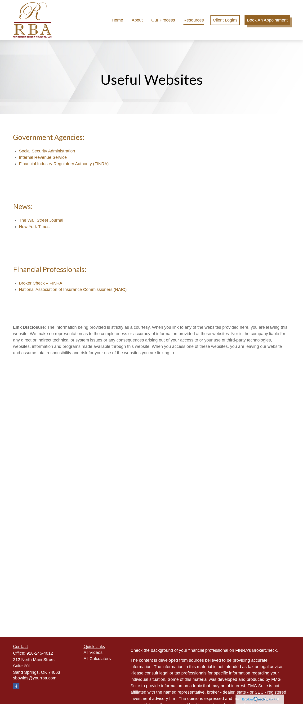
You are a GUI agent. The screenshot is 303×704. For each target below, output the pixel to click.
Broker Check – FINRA (40, 283)
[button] (117, 20)
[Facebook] (16, 686)
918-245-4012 (40, 653)
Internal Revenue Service (43, 157)
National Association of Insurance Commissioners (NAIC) (73, 289)
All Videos (93, 652)
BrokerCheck (264, 650)
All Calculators (97, 658)
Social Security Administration (47, 151)
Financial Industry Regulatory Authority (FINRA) (64, 163)
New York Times (34, 226)
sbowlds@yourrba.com (34, 678)
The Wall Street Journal (41, 220)
